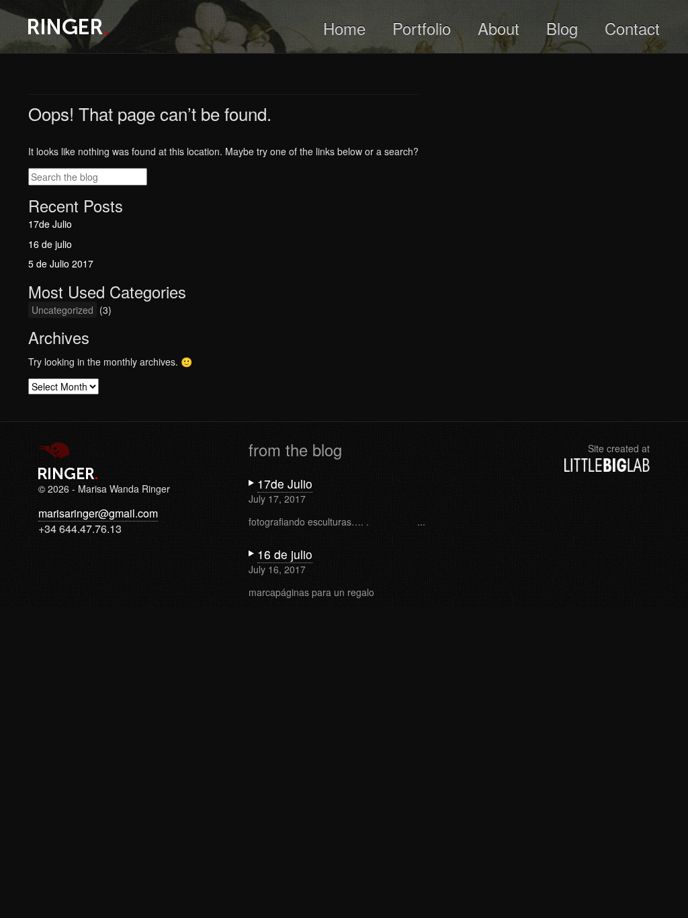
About (498, 28)
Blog (562, 28)
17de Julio (50, 224)
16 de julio (50, 244)
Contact (632, 28)
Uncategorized (62, 310)
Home (344, 28)
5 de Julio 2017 (60, 263)
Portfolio (421, 28)
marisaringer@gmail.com (98, 513)
